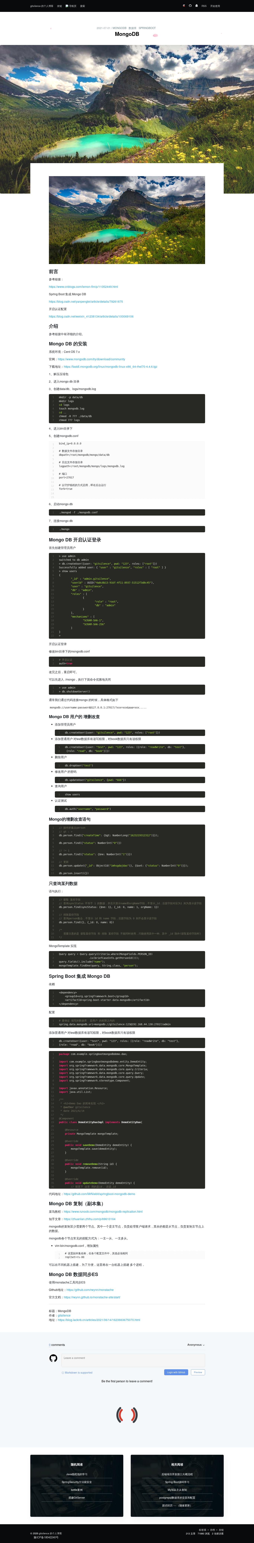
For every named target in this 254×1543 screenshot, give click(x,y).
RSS (204, 6)
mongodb (119, 28)
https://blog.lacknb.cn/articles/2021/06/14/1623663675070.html (99, 1320)
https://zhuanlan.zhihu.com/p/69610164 (89, 1219)
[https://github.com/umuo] (190, 6)
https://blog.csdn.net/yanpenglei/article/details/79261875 (86, 301)
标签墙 (203, 1529)
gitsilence (64, 1315)
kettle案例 (77, 1490)
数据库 (132, 28)
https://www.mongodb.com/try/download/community (91, 359)
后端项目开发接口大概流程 (177, 1474)
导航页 (72, 6)
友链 (59, 6)
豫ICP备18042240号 (46, 1537)
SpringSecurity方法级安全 (77, 1482)
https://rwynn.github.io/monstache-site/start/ (92, 1297)
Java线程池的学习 (76, 1474)
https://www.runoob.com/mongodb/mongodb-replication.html (103, 1211)
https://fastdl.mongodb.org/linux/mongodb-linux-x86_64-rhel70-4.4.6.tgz (110, 366)
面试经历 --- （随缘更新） (177, 1505)
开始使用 (215, 6)
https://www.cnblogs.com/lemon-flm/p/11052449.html (83, 286)
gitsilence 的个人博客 (41, 6)
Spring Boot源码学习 (177, 1482)
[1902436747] (196, 6)
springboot (147, 28)
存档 (213, 1529)
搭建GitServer (77, 1497)
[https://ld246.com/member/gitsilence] (184, 6)
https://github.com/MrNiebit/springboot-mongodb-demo (99, 1194)
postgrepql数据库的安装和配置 (177, 1497)
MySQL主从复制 (177, 1490)
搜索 (82, 6)
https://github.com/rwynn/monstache (90, 1290)
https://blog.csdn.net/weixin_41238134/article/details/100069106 (91, 316)
